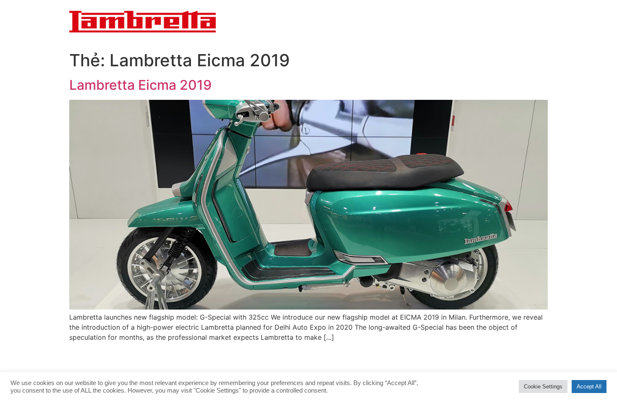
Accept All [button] (589, 386)
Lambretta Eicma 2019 (140, 85)
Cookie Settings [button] (543, 386)
